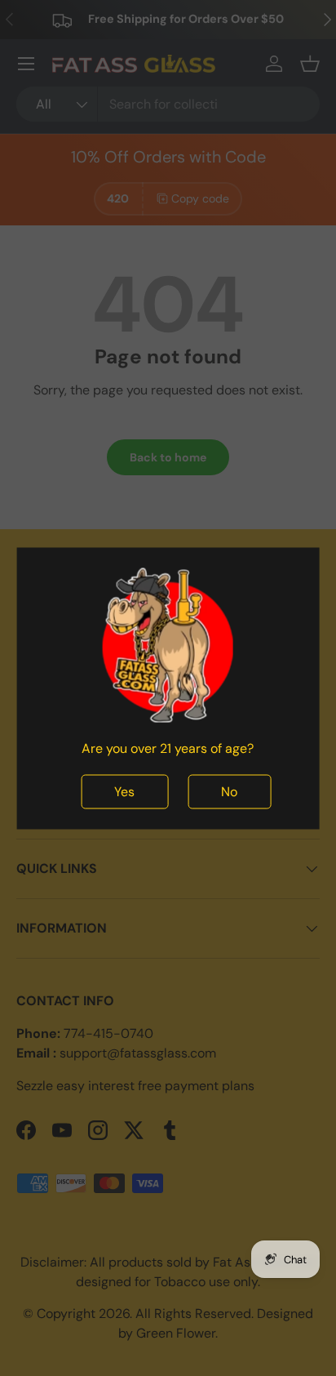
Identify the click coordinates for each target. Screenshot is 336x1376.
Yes (124, 790)
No (229, 790)
